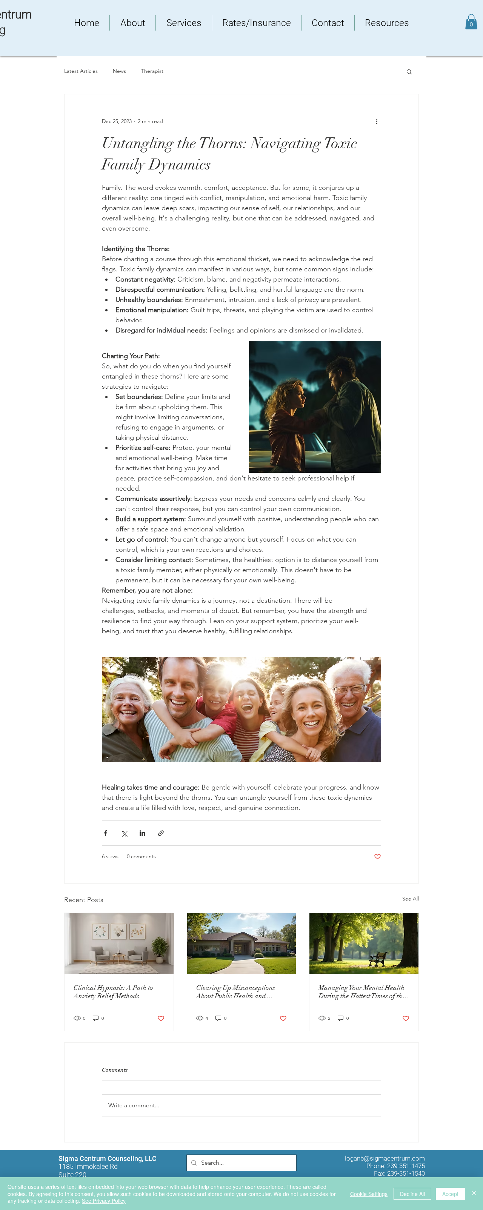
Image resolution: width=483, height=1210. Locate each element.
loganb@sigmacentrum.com (385, 1158)
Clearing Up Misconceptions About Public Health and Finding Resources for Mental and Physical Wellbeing (237, 992)
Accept (450, 1194)
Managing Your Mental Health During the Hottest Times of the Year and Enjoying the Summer (362, 992)
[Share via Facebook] (105, 833)
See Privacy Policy (104, 1200)
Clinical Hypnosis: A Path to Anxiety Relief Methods (113, 992)
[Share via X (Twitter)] (124, 833)
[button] (471, 21)
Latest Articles (81, 71)
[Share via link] (161, 833)
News (119, 71)
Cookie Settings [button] (369, 1194)
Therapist (152, 71)
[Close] (473, 1193)
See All (410, 898)
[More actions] (376, 121)
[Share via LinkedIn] (142, 833)
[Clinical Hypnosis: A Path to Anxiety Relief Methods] (119, 943)
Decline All (412, 1194)
